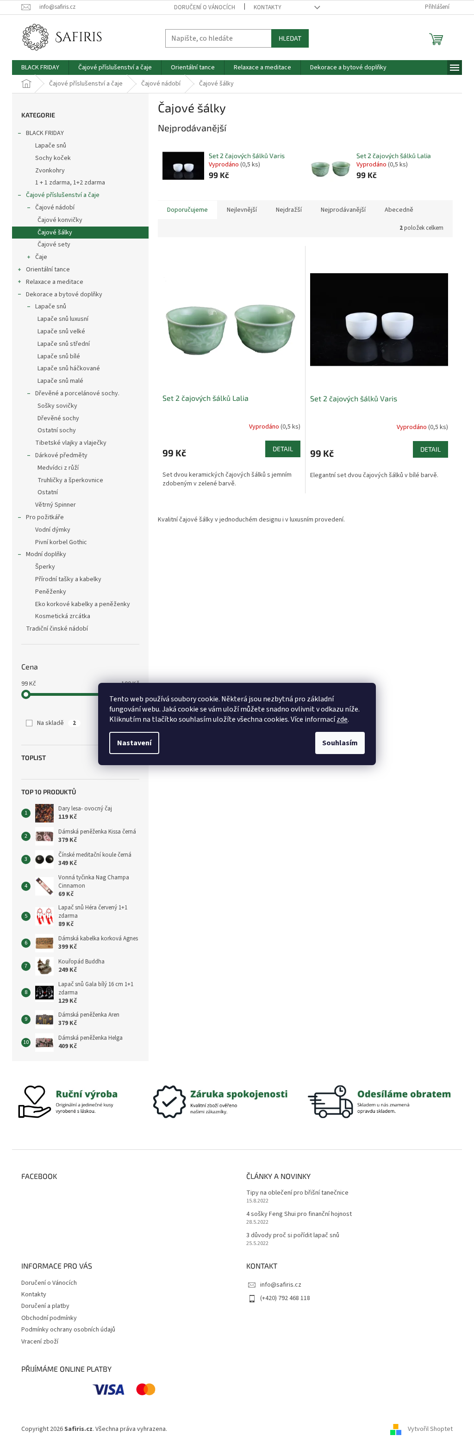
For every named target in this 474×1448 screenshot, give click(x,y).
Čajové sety (53, 244)
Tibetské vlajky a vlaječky (70, 443)
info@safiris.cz (280, 1284)
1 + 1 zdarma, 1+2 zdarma (70, 182)
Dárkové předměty (61, 455)
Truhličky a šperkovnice (70, 480)
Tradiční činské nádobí (57, 628)
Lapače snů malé (60, 381)
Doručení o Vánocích (204, 7)
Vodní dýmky (52, 529)
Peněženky (50, 591)
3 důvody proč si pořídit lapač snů (292, 1235)
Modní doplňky (46, 554)
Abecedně (399, 210)
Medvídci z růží (58, 467)
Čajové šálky (54, 232)
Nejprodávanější (343, 210)
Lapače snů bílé (58, 356)
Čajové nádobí (55, 207)
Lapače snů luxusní (62, 319)
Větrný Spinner (55, 504)
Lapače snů (50, 145)
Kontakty (267, 7)
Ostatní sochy (56, 430)
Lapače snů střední (63, 344)
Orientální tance (48, 269)
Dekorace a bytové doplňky (64, 294)
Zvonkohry (50, 170)
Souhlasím (340, 743)
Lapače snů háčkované (68, 368)
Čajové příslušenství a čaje (63, 195)
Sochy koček (53, 158)
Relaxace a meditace (54, 282)
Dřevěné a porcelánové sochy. (77, 393)
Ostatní (47, 492)
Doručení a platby (45, 1306)
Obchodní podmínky (49, 1318)
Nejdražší (289, 210)
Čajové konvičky (59, 220)
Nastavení (134, 743)
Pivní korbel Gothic (61, 542)
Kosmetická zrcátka (62, 616)
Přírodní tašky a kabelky (68, 579)
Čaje (41, 257)
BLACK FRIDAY (45, 133)
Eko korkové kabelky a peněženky (82, 604)
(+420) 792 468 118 (285, 1298)
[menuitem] (40, 67)
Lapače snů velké (61, 331)
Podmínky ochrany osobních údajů (68, 1329)
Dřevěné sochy (58, 418)
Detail (283, 449)
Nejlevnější (242, 210)
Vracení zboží (39, 1341)
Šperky (45, 566)
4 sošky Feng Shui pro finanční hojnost (299, 1214)
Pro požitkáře (45, 517)
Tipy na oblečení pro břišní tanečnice (297, 1193)
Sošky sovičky (57, 406)
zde (342, 719)
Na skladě (56, 723)
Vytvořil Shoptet (430, 1429)
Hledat (290, 38)
